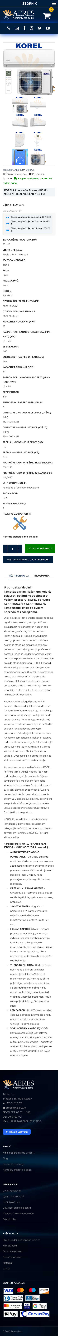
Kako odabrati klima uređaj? (18, 1152)
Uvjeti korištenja (12, 1190)
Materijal (7, 1262)
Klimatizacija (10, 1245)
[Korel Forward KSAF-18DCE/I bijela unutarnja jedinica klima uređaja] (38, 105)
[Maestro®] (33, 1290)
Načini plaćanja (11, 1202)
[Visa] (8, 1290)
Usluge (6, 1268)
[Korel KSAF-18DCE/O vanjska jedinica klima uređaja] (38, 157)
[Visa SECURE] (27, 1305)
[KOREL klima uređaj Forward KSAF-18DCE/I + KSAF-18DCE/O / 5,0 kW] (29, 69)
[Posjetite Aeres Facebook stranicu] (25, 28)
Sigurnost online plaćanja (17, 1207)
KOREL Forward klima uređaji (18, 170)
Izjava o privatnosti (13, 1196)
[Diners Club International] (14, 1298)
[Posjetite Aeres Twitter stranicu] (40, 28)
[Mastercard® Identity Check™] (13, 1305)
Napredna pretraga (13, 1164)
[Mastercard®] (20, 1290)
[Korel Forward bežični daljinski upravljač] (38, 139)
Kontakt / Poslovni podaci (17, 1169)
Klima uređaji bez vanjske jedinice (21, 1239)
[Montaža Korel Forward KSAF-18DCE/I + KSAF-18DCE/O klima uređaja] (20, 523)
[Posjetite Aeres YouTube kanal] (48, 28)
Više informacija (19, 575)
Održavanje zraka (13, 1251)
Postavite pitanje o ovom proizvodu (28, 559)
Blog (5, 1158)
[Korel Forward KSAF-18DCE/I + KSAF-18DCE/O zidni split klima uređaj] (20, 105)
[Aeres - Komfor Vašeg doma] (18, 1084)
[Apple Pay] (11, 1313)
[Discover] (44, 1290)
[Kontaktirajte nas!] (17, 28)
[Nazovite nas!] (9, 28)
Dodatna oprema (12, 1257)
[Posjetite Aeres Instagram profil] (32, 28)
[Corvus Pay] (39, 1305)
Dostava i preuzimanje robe (18, 1213)
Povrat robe (9, 1219)
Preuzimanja (41, 575)
